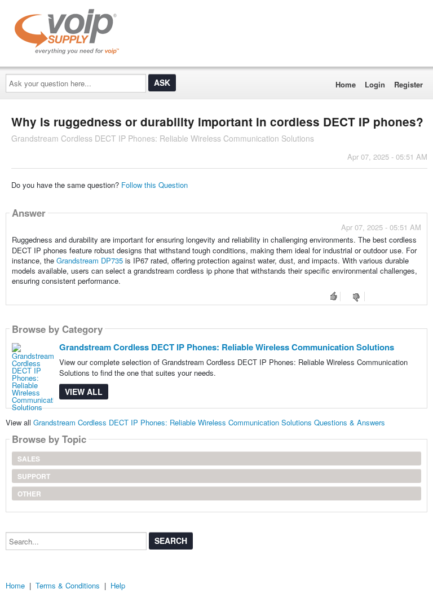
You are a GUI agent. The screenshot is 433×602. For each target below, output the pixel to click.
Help (118, 585)
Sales (28, 459)
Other (29, 494)
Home (345, 84)
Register (408, 84)
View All (84, 391)
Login (375, 84)
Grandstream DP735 (89, 260)
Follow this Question (154, 184)
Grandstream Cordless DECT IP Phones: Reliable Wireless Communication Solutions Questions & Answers (209, 422)
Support (33, 476)
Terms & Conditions (68, 585)
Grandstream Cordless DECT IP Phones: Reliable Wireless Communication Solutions (226, 347)
